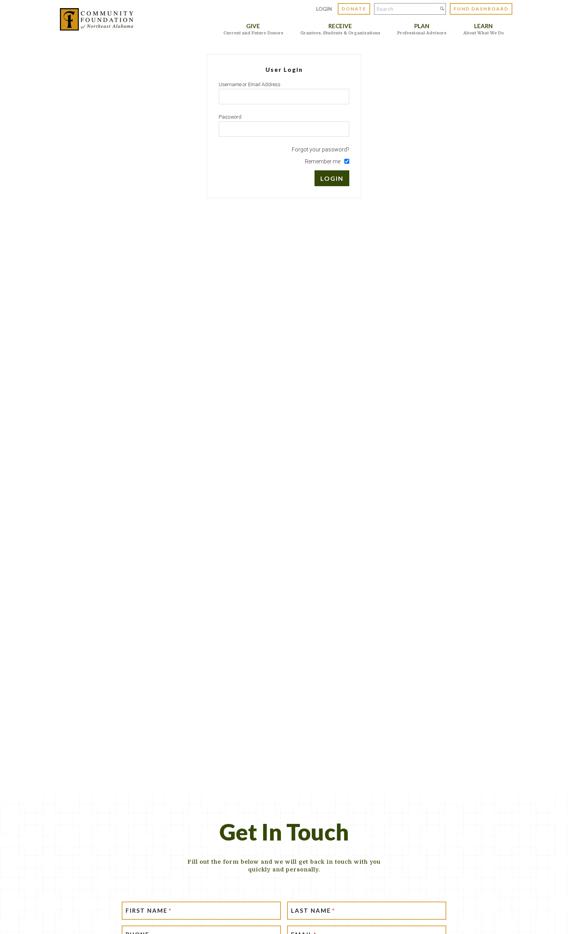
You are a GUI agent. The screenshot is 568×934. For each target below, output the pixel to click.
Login (324, 9)
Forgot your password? (320, 149)
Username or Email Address (250, 84)
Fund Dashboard (481, 9)
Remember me (322, 161)
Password (230, 117)
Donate (354, 9)
